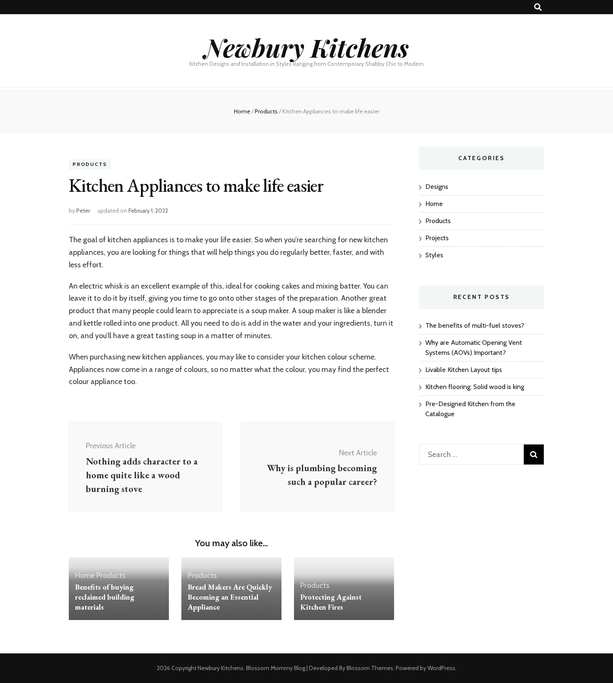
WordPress (441, 668)
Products (90, 164)
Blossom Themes (370, 668)
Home (85, 575)
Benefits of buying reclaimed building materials (104, 597)
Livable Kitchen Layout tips (463, 370)
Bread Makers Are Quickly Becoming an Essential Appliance (230, 597)
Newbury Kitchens (306, 47)
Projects (437, 238)
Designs (436, 187)
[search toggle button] (538, 7)
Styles (434, 255)
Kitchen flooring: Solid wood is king (474, 387)
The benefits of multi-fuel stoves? (474, 325)
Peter (83, 210)
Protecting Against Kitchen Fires (331, 602)
